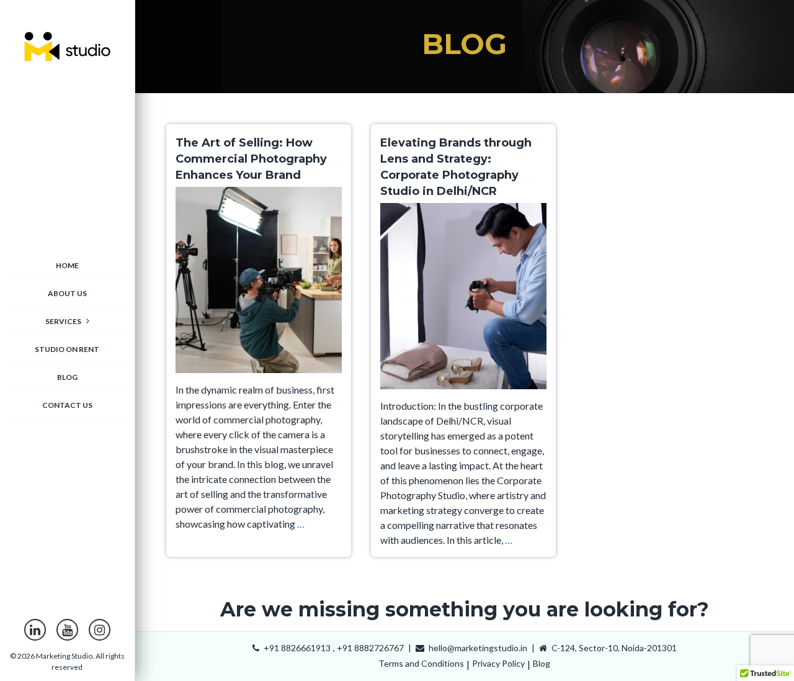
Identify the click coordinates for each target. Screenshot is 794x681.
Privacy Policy (498, 663)
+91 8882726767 (370, 648)
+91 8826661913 (296, 648)
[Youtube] (67, 630)
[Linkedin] (35, 630)
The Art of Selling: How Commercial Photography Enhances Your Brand (251, 159)
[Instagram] (99, 630)
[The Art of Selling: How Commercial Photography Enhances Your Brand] (259, 283)
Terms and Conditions (421, 663)
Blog (541, 663)
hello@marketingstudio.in (477, 648)
